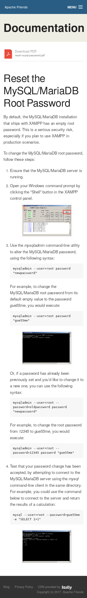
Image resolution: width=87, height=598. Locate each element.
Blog (6, 586)
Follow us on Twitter (6, 581)
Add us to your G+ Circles (22, 581)
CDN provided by (49, 586)
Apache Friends (16, 7)
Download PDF (30, 53)
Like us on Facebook (14, 581)
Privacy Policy (24, 586)
